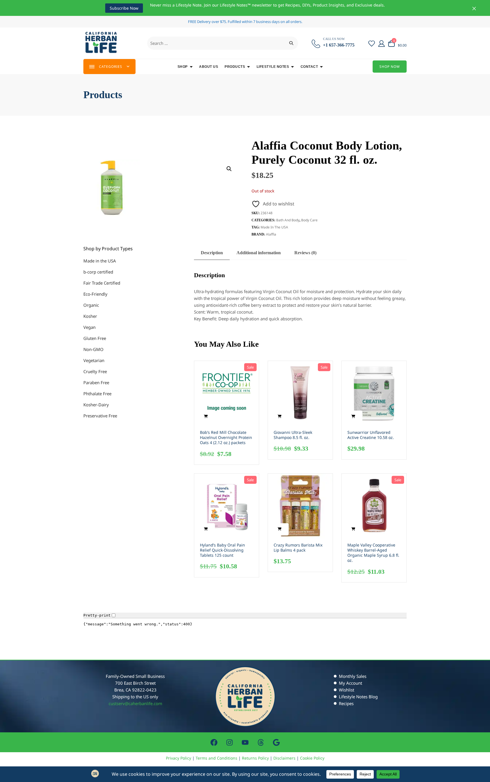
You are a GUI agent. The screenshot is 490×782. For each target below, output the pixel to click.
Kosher (90, 316)
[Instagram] (229, 742)
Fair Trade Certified (101, 283)
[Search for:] (222, 43)
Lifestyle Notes (273, 67)
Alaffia (271, 234)
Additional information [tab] (258, 252)
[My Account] (381, 43)
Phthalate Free (97, 393)
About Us (208, 67)
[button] (229, 169)
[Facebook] (214, 742)
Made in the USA (274, 227)
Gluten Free (94, 338)
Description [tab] (212, 252)
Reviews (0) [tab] (305, 252)
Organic (91, 305)
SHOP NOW (389, 66)
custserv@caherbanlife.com (135, 703)
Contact (309, 67)
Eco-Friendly (95, 294)
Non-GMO (93, 349)
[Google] (276, 742)
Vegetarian (93, 360)
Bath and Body (287, 220)
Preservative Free (100, 416)
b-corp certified (98, 272)
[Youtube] (245, 742)
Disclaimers (284, 758)
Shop (183, 67)
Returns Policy (255, 758)
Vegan (89, 327)
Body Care (309, 220)
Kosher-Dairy (96, 404)
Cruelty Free (95, 371)
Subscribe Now (124, 8)
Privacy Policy (178, 758)
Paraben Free (96, 382)
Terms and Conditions (216, 758)
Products (235, 67)
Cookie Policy (312, 758)
